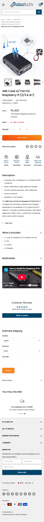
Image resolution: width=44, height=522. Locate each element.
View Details (17, 165)
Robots (9, 19)
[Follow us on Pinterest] (16, 494)
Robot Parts (17, 19)
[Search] (39, 12)
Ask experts (27, 165)
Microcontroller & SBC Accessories (10, 22)
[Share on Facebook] (27, 146)
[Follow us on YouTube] (21, 494)
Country (5, 336)
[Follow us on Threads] (33, 494)
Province (5, 346)
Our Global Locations (8, 483)
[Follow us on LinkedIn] (29, 494)
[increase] (27, 129)
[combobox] (19, 12)
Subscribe (22, 472)
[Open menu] (3, 5)
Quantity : (5, 129)
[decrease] (13, 129)
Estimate (8, 370)
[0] (39, 4)
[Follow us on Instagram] (12, 494)
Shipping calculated (27, 114)
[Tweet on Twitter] (35, 146)
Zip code (5, 356)
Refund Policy (7, 380)
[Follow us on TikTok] (25, 494)
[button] (42, 82)
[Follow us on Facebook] (3, 494)
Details (6, 165)
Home (2, 19)
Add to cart (22, 138)
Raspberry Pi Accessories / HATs (10, 24)
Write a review (22, 315)
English (28, 483)
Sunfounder (7, 100)
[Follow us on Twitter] (8, 494)
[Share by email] (40, 146)
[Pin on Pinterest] (31, 146)
